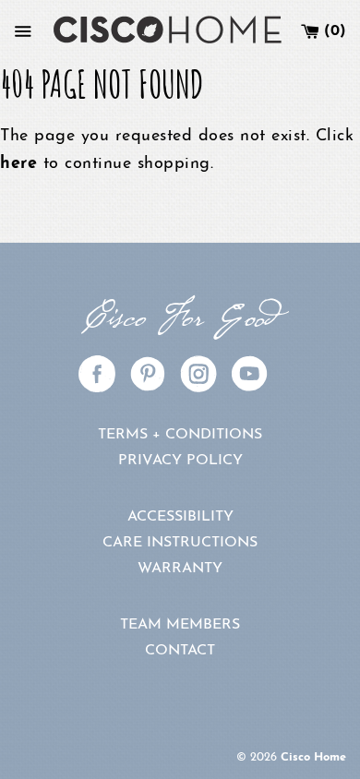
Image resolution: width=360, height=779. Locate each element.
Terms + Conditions (180, 434)
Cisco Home (313, 757)
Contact (180, 650)
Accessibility (180, 516)
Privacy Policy (180, 460)
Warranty (180, 568)
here (18, 164)
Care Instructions (180, 542)
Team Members (180, 624)
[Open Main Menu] (23, 31)
